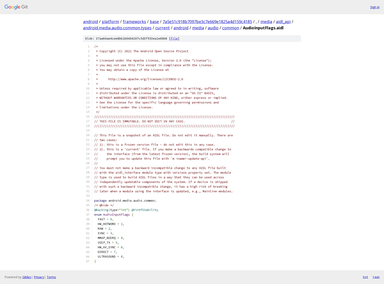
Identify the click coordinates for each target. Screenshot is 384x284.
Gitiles (26, 277)
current (162, 27)
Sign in (375, 7)
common (230, 27)
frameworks (134, 21)
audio (213, 27)
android (90, 21)
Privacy (39, 277)
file (174, 38)
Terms (51, 277)
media (266, 21)
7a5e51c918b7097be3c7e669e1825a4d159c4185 (207, 21)
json (376, 277)
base (154, 21)
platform (110, 21)
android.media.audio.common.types (117, 27)
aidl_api (283, 21)
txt (365, 277)
